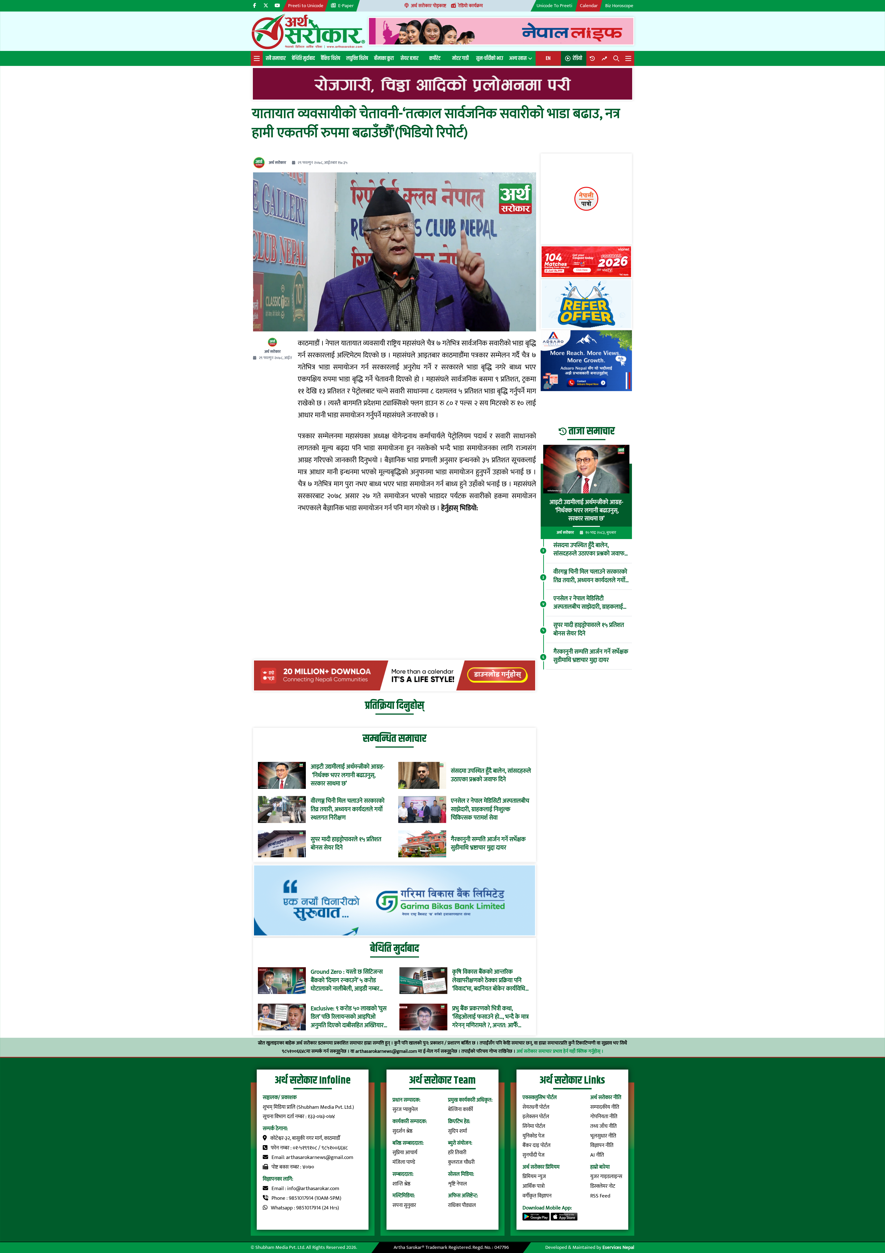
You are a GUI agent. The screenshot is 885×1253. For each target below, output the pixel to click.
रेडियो (577, 58)
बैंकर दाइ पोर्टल (536, 1145)
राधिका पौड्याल (462, 1205)
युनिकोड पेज (533, 1136)
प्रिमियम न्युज (534, 1176)
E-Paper (346, 6)
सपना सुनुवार (404, 1205)
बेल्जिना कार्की (460, 1109)
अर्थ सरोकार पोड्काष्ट (428, 6)
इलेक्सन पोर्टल (535, 1116)
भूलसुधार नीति (603, 1136)
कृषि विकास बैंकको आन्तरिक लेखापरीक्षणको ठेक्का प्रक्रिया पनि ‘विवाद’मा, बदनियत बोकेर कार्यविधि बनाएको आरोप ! (488, 980)
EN (548, 58)
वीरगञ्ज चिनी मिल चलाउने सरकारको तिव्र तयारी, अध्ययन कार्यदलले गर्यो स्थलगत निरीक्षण (347, 809)
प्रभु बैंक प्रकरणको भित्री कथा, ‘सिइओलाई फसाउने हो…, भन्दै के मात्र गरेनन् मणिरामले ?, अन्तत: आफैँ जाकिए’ (490, 1016)
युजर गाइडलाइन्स (606, 1176)
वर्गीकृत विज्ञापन (537, 1195)
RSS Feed (600, 1195)
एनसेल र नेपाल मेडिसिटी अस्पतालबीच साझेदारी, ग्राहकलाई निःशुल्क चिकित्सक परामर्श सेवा (490, 809)
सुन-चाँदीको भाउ (489, 58)
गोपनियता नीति (603, 1116)
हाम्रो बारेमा (600, 1167)
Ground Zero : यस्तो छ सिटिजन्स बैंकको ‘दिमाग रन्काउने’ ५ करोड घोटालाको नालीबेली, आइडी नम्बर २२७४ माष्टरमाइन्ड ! (347, 980)
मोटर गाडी (460, 58)
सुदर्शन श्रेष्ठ (402, 1131)
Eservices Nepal (618, 1247)
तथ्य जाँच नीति (603, 1126)
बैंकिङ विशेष (330, 58)
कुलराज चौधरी (461, 1162)
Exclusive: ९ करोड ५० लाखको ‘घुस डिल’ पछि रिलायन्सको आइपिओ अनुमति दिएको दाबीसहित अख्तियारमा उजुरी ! (349, 1016)
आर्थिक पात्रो (533, 1186)
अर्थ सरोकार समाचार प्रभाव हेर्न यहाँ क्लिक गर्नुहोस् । (559, 1051)
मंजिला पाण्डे (403, 1162)
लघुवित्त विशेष (357, 58)
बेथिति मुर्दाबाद (303, 58)
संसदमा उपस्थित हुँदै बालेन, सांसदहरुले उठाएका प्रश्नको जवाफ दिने (491, 775)
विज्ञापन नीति (602, 1145)
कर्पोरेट (434, 58)
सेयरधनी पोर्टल (535, 1107)
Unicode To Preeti (554, 6)
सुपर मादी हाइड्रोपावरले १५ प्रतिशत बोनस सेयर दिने (346, 843)
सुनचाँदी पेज (533, 1155)
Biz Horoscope (619, 6)
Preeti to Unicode (305, 6)
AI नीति (597, 1155)
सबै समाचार (276, 58)
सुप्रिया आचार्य (404, 1152)
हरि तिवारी (457, 1152)
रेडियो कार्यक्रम (470, 6)
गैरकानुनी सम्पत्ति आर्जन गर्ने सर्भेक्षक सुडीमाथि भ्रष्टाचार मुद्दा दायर (488, 843)
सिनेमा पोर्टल (533, 1126)
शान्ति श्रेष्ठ (401, 1183)
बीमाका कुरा (384, 58)
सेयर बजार (410, 58)
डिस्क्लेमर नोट (602, 1186)
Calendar (589, 6)
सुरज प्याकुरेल (405, 1109)
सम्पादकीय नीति (604, 1107)
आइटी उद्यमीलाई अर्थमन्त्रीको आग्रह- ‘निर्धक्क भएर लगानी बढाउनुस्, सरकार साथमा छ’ (347, 775)
